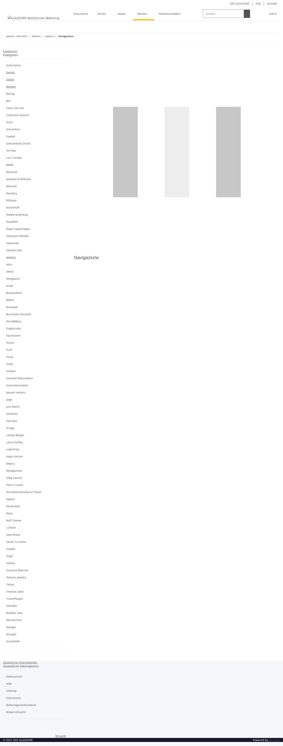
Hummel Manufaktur (19, 378)
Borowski (12, 307)
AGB (9, 683)
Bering (10, 94)
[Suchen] (247, 14)
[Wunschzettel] (262, 13)
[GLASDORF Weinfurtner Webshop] (33, 18)
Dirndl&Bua (13, 321)
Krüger (10, 428)
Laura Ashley (14, 442)
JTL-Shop (274, 740)
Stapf (9, 556)
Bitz (8, 101)
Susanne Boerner (17, 570)
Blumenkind (14, 293)
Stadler (10, 549)
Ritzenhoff (12, 207)
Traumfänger (14, 598)
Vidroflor (11, 606)
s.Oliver (11, 527)
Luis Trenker (14, 158)
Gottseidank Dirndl (18, 143)
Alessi (10, 271)
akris (9, 264)
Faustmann (13, 335)
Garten (10, 72)
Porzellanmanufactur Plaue (23, 492)
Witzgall (11, 634)
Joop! (9, 399)
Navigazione (14, 470)
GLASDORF (13, 641)
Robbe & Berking (17, 214)
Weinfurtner (14, 620)
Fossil (9, 357)
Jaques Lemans (16, 392)
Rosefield (12, 222)
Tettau (10, 584)
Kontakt (272, 3)
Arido (9, 286)
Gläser (10, 79)
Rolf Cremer (14, 520)
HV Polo (11, 150)
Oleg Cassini (14, 478)
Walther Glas (14, 613)
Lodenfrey (12, 449)
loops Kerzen (14, 456)
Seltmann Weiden (17, 236)
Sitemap (11, 691)
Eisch (9, 122)
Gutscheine (13, 65)
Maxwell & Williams (18, 179)
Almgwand (13, 278)
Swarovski (12, 243)
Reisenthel (13, 506)
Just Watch (13, 406)
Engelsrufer (13, 328)
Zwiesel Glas (14, 250)
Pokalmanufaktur (170, 14)
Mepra (10, 463)
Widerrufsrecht (16, 712)
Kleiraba (11, 421)
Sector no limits (16, 542)
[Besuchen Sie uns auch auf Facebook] (14, 724)
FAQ (258, 3)
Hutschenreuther (17, 385)
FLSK (9, 350)
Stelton (10, 563)
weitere (11, 257)
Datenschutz (14, 676)
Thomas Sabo (14, 591)
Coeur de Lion (15, 108)
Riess (9, 513)
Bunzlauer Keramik (18, 314)
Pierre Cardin (14, 485)
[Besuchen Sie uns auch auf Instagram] (14, 729)
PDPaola (11, 200)
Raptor (10, 499)
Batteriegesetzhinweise (21, 705)
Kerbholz (12, 414)
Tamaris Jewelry (16, 577)
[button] (256, 13)
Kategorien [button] (10, 51)
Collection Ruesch (17, 115)
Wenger (11, 627)
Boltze (10, 300)
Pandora (11, 193)
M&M (9, 165)
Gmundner (13, 129)
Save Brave (13, 534)
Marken (11, 86)
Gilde (9, 364)
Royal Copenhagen (18, 229)
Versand (60, 736)
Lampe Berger (15, 435)
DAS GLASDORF (240, 3)
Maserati (12, 172)
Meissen (11, 186)
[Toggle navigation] (8, 10)
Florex (10, 342)
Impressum (13, 698)
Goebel (10, 136)
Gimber (11, 371)
